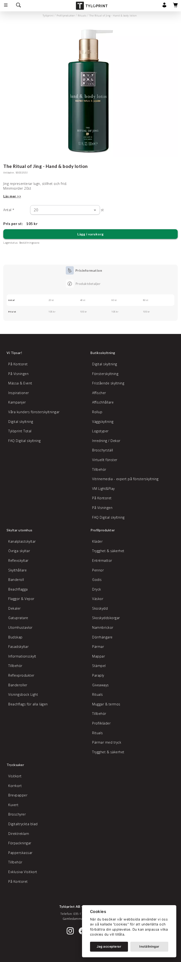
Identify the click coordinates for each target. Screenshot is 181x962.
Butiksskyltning (102, 353)
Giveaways (100, 685)
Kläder (97, 541)
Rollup (97, 412)
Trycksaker (15, 765)
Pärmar (98, 646)
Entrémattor (102, 560)
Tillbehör (99, 469)
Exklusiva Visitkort (22, 872)
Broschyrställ (102, 450)
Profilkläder (101, 723)
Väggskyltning (103, 421)
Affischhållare (103, 402)
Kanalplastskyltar (22, 541)
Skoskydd (100, 608)
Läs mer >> (12, 196)
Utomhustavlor (20, 627)
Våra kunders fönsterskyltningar (34, 412)
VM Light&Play (103, 488)
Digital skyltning (20, 421)
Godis (97, 579)
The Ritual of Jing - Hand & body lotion (113, 15)
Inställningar (149, 946)
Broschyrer (17, 814)
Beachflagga (18, 589)
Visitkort (15, 776)
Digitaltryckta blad (23, 824)
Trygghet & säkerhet (108, 551)
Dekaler (14, 608)
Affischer (99, 393)
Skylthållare (17, 570)
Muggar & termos (106, 704)
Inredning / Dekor (106, 440)
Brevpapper (17, 795)
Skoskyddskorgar (106, 618)
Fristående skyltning (108, 383)
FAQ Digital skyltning (24, 440)
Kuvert (13, 805)
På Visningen (18, 373)
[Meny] (5, 6)
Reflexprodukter (21, 675)
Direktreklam (18, 833)
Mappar (98, 656)
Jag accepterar (109, 946)
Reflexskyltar (18, 560)
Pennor (98, 570)
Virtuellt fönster (104, 460)
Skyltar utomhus (20, 530)
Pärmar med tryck (106, 742)
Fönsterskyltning (105, 373)
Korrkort (15, 785)
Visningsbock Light (23, 694)
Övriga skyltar (19, 551)
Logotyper (100, 431)
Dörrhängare (102, 637)
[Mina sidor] (164, 6)
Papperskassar (20, 852)
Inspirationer (18, 393)
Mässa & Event (20, 383)
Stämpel (99, 665)
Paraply (98, 675)
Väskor (97, 598)
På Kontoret (18, 364)
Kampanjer (17, 402)
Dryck (96, 589)
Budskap (15, 637)
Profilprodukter (66, 15)
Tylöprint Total (20, 431)
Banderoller (17, 685)
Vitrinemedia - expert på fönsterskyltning (125, 479)
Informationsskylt (22, 656)
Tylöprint (48, 15)
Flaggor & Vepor (21, 598)
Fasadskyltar (18, 646)
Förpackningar (19, 843)
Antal (8, 210)
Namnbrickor (102, 627)
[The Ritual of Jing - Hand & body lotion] (90, 91)
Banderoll (16, 579)
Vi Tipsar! (14, 353)
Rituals (82, 15)
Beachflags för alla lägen (28, 704)
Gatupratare (18, 618)
